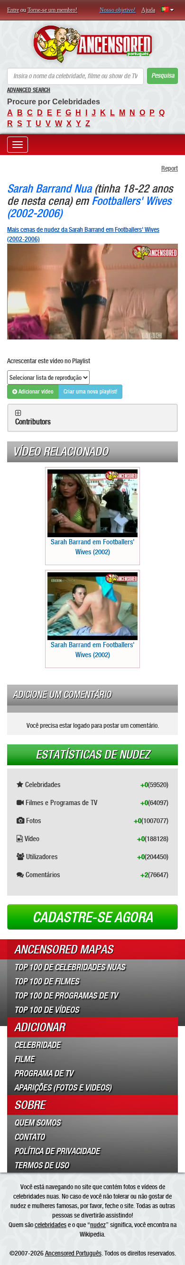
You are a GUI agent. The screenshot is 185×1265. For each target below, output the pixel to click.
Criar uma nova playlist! (90, 391)
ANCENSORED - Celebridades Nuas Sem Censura (92, 44)
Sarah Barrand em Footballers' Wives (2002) (93, 547)
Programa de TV (43, 1073)
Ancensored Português (73, 1253)
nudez (98, 1224)
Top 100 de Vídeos (46, 1010)
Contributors (33, 422)
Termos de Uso (41, 1165)
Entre (13, 10)
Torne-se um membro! (52, 10)
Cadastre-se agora (92, 917)
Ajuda (148, 10)
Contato (29, 1137)
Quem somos (37, 1123)
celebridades (50, 1224)
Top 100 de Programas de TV (66, 995)
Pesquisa (162, 76)
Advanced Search (28, 90)
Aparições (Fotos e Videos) (62, 1087)
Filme (24, 1059)
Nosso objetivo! (118, 10)
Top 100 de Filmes (46, 981)
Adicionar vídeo (35, 391)
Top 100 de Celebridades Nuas (69, 967)
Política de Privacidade (57, 1151)
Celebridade (37, 1045)
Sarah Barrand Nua (49, 188)
